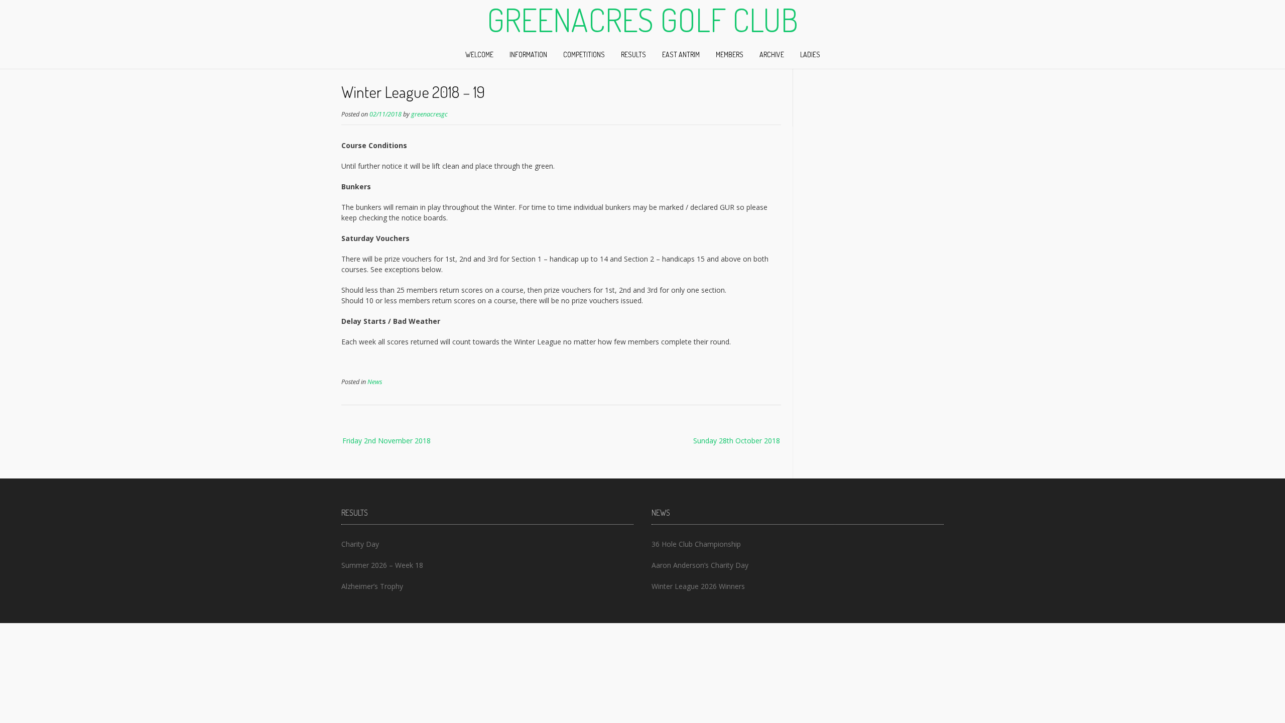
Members (729, 54)
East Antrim (681, 54)
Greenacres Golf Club (642, 20)
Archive (771, 54)
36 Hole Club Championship (696, 544)
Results (633, 54)
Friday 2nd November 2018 (386, 440)
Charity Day (360, 544)
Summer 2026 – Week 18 (382, 565)
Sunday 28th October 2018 (736, 440)
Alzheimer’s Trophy (372, 586)
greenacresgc (429, 114)
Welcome (479, 54)
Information (528, 54)
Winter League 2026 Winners (698, 586)
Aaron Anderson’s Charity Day (700, 565)
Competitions (584, 54)
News (374, 382)
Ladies (810, 54)
